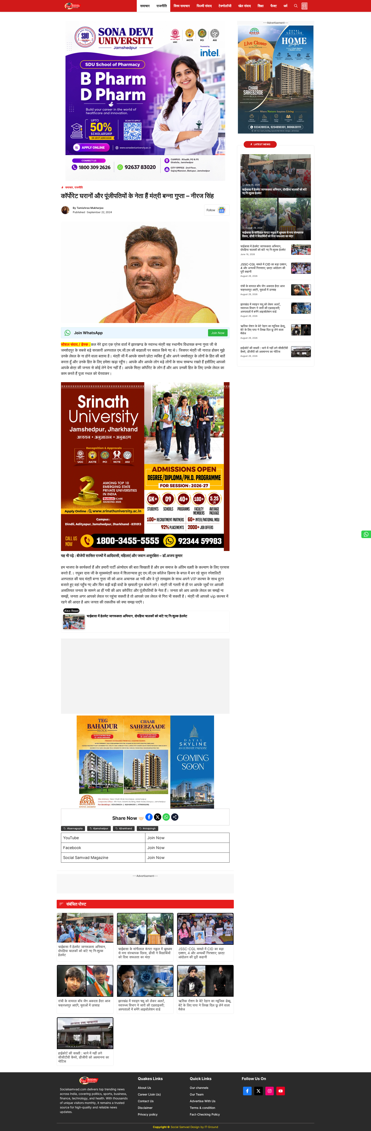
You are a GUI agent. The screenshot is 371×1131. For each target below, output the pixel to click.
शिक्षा (261, 6)
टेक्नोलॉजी (225, 6)
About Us (144, 1087)
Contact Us (146, 1101)
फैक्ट (274, 6)
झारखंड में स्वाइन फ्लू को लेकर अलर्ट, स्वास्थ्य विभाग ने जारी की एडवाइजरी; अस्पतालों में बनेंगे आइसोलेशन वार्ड (141, 1005)
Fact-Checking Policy (205, 1114)
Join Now (156, 838)
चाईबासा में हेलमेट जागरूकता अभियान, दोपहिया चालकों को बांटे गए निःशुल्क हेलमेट (137, 616)
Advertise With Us (203, 1101)
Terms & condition (202, 1107)
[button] (296, 6)
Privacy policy (148, 1114)
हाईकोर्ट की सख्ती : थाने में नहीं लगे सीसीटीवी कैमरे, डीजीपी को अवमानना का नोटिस (83, 1057)
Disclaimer (145, 1107)
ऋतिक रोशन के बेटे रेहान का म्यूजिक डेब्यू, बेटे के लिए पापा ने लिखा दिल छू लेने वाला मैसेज (204, 1005)
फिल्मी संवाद (204, 6)
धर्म (285, 6)
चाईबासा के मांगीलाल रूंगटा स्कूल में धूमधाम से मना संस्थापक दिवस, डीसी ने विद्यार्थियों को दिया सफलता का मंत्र (145, 953)
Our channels (199, 1087)
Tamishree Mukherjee (90, 207)
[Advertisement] (145, 665)
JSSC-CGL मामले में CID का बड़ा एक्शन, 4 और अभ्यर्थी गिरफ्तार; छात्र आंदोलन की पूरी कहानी (201, 953)
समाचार (145, 6)
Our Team (197, 1094)
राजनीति (162, 6)
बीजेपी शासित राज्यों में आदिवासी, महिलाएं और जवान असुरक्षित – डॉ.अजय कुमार (129, 555)
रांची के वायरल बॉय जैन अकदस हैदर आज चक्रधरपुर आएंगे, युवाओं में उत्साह (84, 1003)
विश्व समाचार (182, 6)
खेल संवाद (244, 6)
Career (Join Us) (149, 1094)
